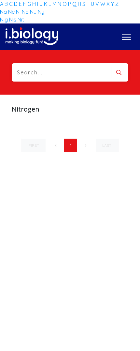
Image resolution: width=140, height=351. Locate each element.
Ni (19, 11)
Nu (34, 11)
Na (4, 11)
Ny (41, 11)
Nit (21, 19)
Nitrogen (25, 109)
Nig (4, 19)
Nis (13, 19)
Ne (12, 11)
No (26, 11)
